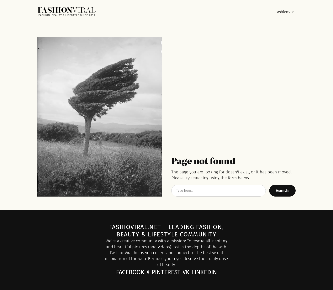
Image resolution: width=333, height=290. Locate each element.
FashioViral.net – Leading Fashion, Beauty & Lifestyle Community (166, 230)
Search (282, 190)
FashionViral (285, 12)
